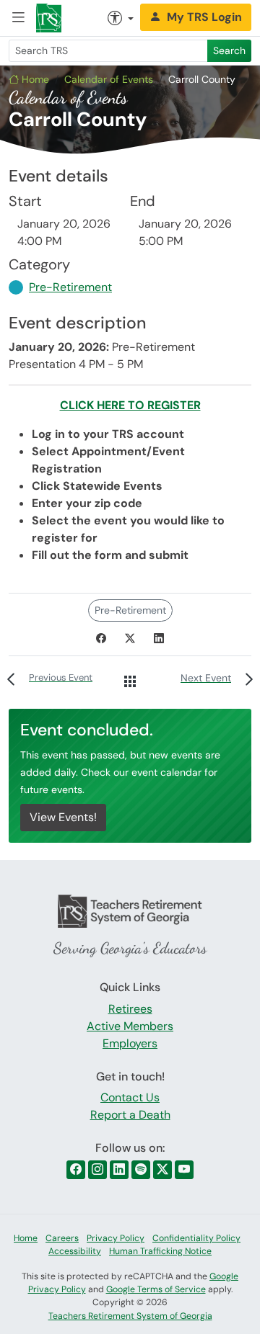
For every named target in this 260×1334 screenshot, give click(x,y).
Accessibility (74, 1251)
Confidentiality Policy (196, 1238)
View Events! (63, 817)
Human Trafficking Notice (160, 1251)
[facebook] (75, 1169)
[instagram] (97, 1169)
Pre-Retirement (70, 287)
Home (34, 79)
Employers (130, 1043)
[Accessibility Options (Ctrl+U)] (120, 18)
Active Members (130, 1026)
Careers (62, 1238)
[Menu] (18, 18)
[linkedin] (119, 1169)
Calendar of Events (108, 79)
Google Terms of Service (156, 1289)
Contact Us (130, 1097)
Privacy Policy (115, 1238)
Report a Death (130, 1114)
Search (229, 50)
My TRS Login (204, 16)
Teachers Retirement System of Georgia (130, 1316)
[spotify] (140, 1169)
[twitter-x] (162, 1169)
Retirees (130, 1008)
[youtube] (184, 1169)
